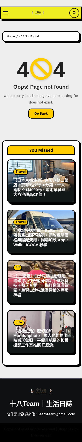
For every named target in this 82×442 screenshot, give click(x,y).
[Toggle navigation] (5, 12)
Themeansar (40, 435)
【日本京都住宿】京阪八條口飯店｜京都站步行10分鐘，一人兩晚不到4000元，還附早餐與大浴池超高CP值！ (40, 187)
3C (18, 267)
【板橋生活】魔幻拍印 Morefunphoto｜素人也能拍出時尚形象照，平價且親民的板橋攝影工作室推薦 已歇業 (40, 338)
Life (19, 322)
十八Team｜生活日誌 (41, 403)
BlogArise (65, 429)
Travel (21, 172)
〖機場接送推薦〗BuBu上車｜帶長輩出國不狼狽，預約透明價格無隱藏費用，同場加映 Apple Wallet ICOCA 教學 (41, 237)
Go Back (41, 114)
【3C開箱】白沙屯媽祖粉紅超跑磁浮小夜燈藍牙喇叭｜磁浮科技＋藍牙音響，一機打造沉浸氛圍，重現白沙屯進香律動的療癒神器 (40, 285)
